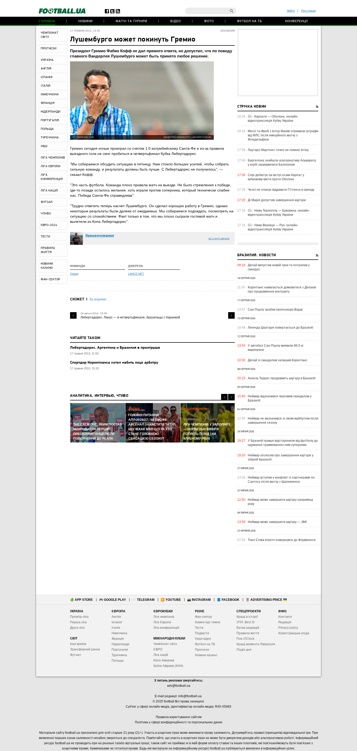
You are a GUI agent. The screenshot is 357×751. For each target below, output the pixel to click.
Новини (85, 21)
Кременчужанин (99, 236)
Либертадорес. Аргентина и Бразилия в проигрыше (115, 348)
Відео (175, 21)
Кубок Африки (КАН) (168, 666)
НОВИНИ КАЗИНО (47, 266)
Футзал (75, 655)
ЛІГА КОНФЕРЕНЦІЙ (52, 177)
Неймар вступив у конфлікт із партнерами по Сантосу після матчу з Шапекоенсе (281, 480)
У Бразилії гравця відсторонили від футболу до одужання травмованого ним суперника (283, 443)
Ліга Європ (161, 622)
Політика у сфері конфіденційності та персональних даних (178, 722)
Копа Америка (163, 660)
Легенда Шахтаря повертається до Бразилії (280, 327)
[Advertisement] (278, 62)
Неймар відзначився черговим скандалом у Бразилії (280, 398)
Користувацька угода (293, 633)
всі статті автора (219, 238)
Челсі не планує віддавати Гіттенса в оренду (281, 189)
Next (231, 315)
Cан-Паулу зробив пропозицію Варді (275, 309)
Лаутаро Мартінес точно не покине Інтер (278, 150)
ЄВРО (157, 649)
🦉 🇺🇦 (266, 599)
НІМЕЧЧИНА (50, 94)
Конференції (296, 21)
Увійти (291, 10)
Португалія (120, 649)
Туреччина (119, 655)
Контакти (285, 617)
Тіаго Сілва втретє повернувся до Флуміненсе (282, 540)
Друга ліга (77, 628)
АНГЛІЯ (46, 68)
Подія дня (244, 649)
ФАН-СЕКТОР (50, 279)
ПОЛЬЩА (47, 129)
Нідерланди (120, 644)
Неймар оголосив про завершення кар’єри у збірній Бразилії (280, 457)
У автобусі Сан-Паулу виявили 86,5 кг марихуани (275, 348)
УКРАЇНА (47, 60)
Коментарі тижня (207, 622)
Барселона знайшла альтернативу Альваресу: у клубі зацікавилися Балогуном (282, 162)
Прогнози (202, 649)
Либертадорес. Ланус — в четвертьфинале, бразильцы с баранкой (130, 317)
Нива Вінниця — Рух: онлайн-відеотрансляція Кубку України (273, 227)
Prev (73, 315)
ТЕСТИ (45, 236)
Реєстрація (308, 10)
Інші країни (78, 644)
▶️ (171, 599)
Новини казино (206, 655)
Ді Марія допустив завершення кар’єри (277, 200)
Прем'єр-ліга (79, 617)
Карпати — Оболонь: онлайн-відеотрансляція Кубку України (273, 119)
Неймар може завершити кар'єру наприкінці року (280, 502)
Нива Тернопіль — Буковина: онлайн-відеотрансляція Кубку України (279, 213)
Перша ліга (78, 622)
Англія (116, 617)
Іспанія (117, 622)
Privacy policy (288, 628)
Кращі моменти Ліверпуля (256, 644)
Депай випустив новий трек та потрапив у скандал (279, 267)
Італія (116, 628)
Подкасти (202, 633)
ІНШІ (44, 146)
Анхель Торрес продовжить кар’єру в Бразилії (281, 378)
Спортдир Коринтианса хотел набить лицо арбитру (114, 363)
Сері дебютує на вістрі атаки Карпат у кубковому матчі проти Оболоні (276, 177)
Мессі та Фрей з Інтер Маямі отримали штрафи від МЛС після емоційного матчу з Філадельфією (283, 135)
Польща (118, 660)
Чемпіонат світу (165, 644)
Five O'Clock (245, 639)
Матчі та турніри (131, 21)
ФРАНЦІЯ (48, 103)
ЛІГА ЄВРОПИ (51, 166)
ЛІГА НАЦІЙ (49, 190)
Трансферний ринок (85, 649)
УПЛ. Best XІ (246, 622)
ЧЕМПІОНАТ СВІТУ (49, 35)
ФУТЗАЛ (47, 202)
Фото (209, 21)
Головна (47, 21)
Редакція (284, 622)
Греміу (74, 273)
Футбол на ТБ (249, 21)
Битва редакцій (248, 628)
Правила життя (248, 633)
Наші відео (203, 639)
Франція (118, 639)
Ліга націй (160, 655)
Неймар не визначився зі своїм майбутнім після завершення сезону (283, 420)
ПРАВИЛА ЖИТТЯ (48, 250)
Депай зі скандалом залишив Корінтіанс (277, 360)
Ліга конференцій (166, 628)
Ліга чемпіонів (163, 617)
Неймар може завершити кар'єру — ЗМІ (277, 522)
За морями (97, 299)
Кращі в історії (247, 617)
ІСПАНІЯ (47, 77)
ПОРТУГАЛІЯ (50, 120)
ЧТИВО (46, 213)
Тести (199, 628)
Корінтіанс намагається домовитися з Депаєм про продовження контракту (282, 289)
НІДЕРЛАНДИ (51, 111)
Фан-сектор (203, 617)
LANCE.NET (136, 273)
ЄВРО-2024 (49, 225)
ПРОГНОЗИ (49, 48)
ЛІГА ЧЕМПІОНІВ (53, 157)
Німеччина (119, 633)
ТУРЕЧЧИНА (50, 137)
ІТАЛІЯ (45, 86)
